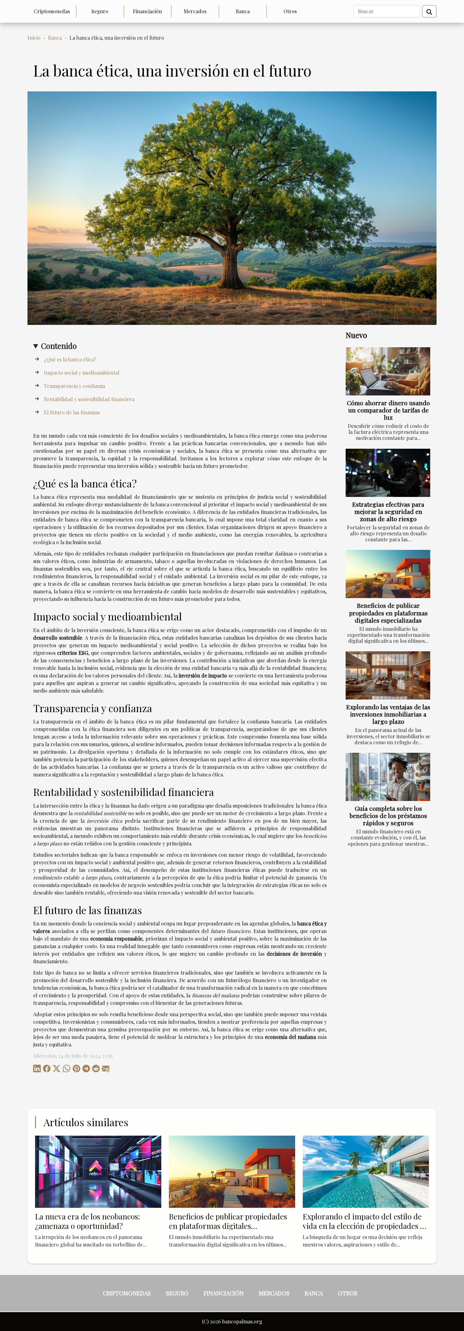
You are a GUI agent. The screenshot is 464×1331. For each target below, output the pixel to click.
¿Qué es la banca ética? (70, 359)
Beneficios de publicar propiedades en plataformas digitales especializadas (388, 612)
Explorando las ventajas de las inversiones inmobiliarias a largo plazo (388, 714)
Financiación (147, 11)
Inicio (33, 37)
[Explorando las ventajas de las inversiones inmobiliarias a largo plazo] (388, 675)
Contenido (59, 346)
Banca (243, 11)
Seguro (100, 11)
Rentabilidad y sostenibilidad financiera (89, 399)
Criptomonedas (52, 11)
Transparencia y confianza (74, 386)
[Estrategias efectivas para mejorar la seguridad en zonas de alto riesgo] (388, 473)
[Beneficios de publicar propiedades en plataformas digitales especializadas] (388, 574)
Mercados (195, 11)
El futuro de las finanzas (72, 412)
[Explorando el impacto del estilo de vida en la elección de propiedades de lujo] (366, 1171)
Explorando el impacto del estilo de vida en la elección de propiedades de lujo (365, 1226)
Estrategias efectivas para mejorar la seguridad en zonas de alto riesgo (388, 511)
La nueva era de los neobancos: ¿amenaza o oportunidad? (87, 1221)
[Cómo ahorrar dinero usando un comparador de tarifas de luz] (388, 371)
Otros (290, 11)
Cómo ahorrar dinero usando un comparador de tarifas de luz (388, 410)
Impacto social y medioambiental (81, 372)
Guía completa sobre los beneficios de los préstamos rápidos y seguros (388, 815)
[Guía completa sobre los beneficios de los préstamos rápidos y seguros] (388, 777)
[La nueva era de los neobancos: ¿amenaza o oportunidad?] (98, 1171)
